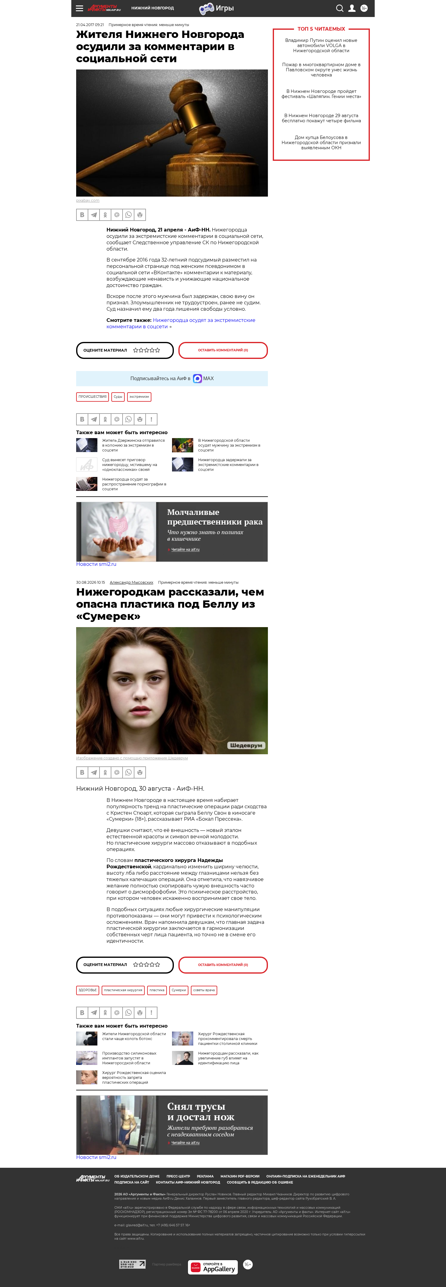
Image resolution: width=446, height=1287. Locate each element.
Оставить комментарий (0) (223, 350)
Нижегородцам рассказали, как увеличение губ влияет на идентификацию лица (228, 1058)
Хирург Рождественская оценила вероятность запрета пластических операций (134, 1077)
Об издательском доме (137, 1176)
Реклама (205, 1176)
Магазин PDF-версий (240, 1176)
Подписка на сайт (131, 1182)
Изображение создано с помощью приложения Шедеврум (132, 758)
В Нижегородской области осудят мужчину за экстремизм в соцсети (229, 445)
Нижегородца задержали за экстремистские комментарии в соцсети (228, 465)
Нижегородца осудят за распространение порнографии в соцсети (134, 484)
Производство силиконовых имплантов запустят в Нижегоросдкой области (129, 1058)
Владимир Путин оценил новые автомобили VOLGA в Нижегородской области (321, 45)
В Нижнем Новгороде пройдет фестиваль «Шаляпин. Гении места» (321, 94)
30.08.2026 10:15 (90, 582)
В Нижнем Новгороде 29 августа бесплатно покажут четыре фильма (321, 118)
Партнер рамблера (166, 1264)
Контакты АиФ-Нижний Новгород (188, 1182)
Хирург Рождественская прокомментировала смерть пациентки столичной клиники (227, 1039)
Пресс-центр (178, 1176)
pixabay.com (88, 200)
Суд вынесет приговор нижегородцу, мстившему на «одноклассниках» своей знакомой (116, 467)
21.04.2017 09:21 (90, 24)
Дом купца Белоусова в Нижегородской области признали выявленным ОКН (321, 142)
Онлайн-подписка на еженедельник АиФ (305, 1176)
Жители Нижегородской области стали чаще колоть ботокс (134, 1036)
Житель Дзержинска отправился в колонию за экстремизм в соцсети (133, 445)
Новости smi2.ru (96, 564)
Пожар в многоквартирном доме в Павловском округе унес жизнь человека (321, 70)
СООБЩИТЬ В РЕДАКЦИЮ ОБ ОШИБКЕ (260, 1182)
